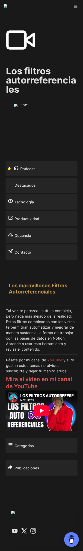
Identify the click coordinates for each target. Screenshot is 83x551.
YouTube (54, 360)
